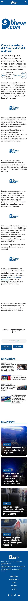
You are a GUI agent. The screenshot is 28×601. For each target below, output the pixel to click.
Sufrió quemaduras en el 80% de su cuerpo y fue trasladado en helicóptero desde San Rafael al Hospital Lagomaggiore (19, 399)
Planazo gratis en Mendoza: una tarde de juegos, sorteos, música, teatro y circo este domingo (8, 387)
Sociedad (18, 346)
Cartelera (14, 576)
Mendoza (6, 346)
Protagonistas (14, 579)
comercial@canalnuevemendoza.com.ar (10, 566)
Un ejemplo (6, 349)
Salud (14, 583)
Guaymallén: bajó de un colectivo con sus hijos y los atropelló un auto (19, 377)
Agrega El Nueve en (23, 75)
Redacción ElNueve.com (10, 73)
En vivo (14, 589)
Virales (14, 586)
